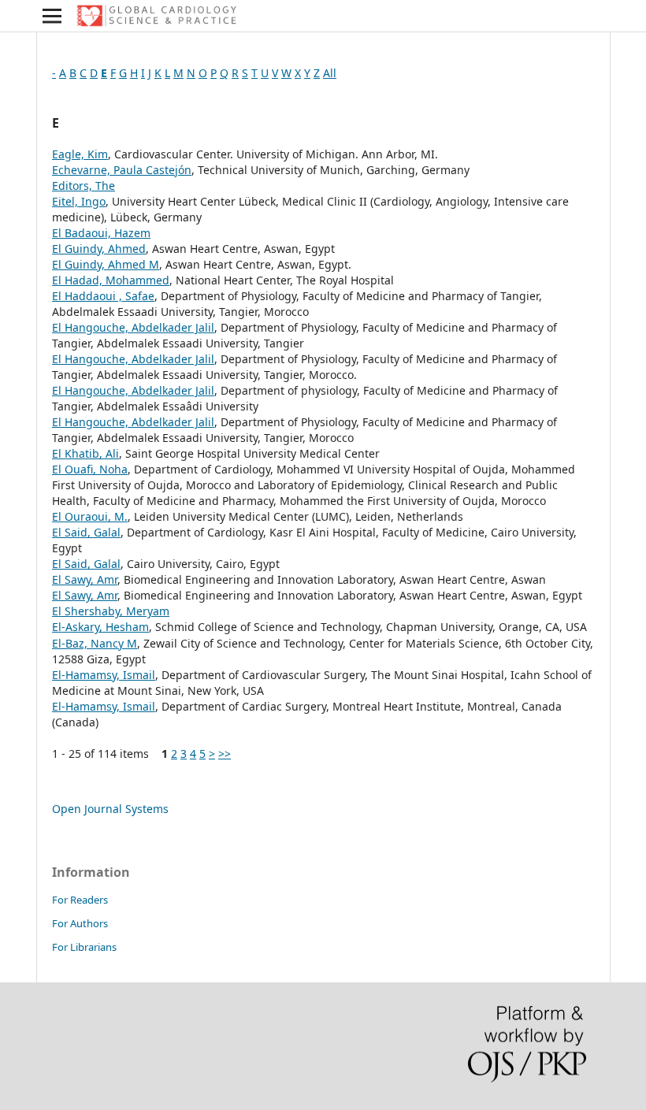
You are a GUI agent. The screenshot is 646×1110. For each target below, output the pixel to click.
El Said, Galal (86, 532)
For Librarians (84, 947)
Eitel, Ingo (79, 201)
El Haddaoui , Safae (103, 295)
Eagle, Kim (80, 154)
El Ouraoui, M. (90, 516)
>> (224, 753)
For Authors (80, 923)
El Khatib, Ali (85, 453)
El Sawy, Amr (84, 579)
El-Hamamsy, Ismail (103, 674)
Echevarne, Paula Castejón (121, 169)
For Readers (80, 900)
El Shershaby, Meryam (110, 610)
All (329, 72)
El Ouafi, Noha (90, 469)
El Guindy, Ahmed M (105, 264)
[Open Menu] (52, 16)
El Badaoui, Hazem (101, 232)
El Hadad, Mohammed (110, 280)
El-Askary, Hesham (100, 626)
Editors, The (83, 185)
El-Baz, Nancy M (94, 643)
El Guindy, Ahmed (99, 248)
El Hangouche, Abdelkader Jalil (133, 327)
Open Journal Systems (110, 808)
